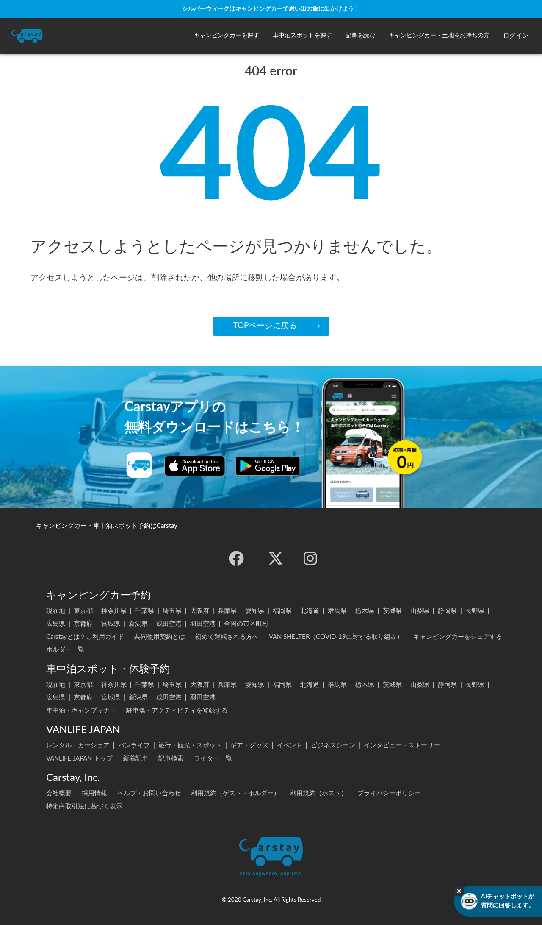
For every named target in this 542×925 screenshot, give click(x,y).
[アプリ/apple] (194, 466)
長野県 (474, 611)
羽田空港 (203, 624)
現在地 (55, 611)
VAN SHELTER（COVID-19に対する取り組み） (336, 637)
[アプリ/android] (268, 466)
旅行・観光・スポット (190, 745)
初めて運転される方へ (227, 637)
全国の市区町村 (246, 624)
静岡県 (447, 611)
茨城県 (392, 611)
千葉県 (144, 611)
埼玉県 (172, 611)
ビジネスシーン (333, 745)
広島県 (55, 624)
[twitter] (275, 558)
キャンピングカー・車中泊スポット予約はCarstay (106, 526)
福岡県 (282, 611)
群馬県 (337, 611)
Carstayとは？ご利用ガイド (85, 637)
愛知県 (254, 611)
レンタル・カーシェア (78, 745)
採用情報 (94, 793)
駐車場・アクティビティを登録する (177, 711)
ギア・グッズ (249, 745)
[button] (226, 36)
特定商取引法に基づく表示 (84, 806)
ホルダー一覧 (65, 649)
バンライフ (134, 745)
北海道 (309, 611)
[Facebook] (236, 558)
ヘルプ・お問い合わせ (149, 793)
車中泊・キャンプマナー (81, 711)
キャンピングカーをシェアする (457, 637)
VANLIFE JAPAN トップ (79, 758)
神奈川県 (114, 611)
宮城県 (110, 624)
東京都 (83, 611)
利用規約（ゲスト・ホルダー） (235, 793)
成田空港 (169, 624)
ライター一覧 (213, 758)
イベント (289, 745)
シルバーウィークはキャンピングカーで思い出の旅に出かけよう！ (271, 9)
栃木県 (364, 611)
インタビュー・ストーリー (402, 745)
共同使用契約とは (159, 637)
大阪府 (199, 611)
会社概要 (59, 793)
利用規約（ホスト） (318, 793)
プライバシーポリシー (389, 793)
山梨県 (419, 611)
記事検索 (171, 758)
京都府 (83, 624)
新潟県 (138, 624)
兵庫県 (227, 611)
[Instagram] (310, 558)
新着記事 (135, 758)
